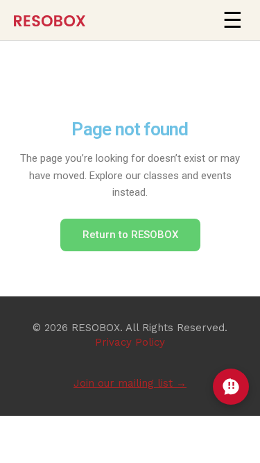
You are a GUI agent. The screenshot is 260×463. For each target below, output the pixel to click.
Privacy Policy (130, 342)
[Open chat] (231, 387)
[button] (232, 20)
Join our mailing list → (130, 383)
